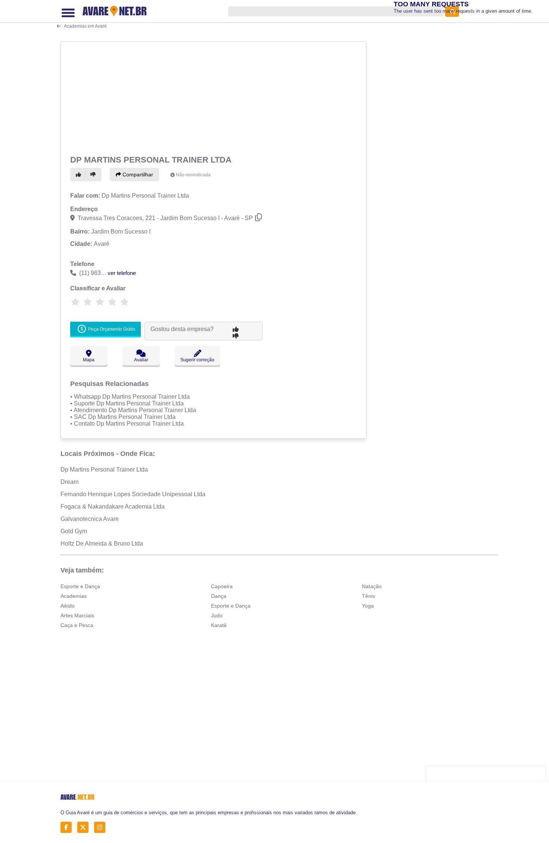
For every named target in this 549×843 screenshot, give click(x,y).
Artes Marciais (77, 615)
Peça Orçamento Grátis (111, 329)
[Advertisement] (214, 97)
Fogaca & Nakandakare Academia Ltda (113, 506)
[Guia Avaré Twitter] (85, 827)
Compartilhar (137, 174)
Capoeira (222, 586)
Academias (74, 596)
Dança (218, 596)
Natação (372, 586)
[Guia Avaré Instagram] (101, 827)
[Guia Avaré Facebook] (68, 827)
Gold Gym (74, 531)
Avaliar (141, 359)
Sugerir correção (197, 359)
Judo (217, 615)
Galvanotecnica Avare (90, 519)
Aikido (68, 606)
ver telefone (122, 273)
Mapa (88, 359)
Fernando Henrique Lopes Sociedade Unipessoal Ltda (133, 494)
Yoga (368, 606)
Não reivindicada (193, 174)
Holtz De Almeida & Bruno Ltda (102, 543)
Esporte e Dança (80, 586)
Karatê (219, 625)
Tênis (368, 596)
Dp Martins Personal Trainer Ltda (104, 469)
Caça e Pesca (77, 625)
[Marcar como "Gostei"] (79, 174)
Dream (69, 482)
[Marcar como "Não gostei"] (94, 174)
